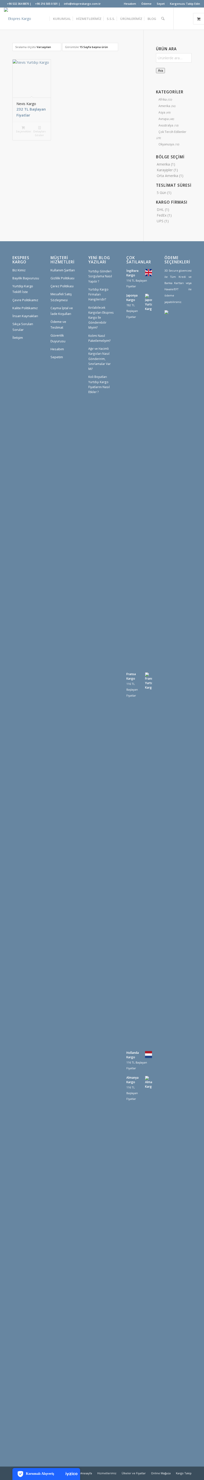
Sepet (161, 3)
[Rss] (183, 346)
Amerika (164, 106)
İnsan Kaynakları (25, 316)
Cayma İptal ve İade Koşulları (62, 311)
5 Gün (161, 192)
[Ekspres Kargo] (17, 19)
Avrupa (163, 119)
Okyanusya (166, 144)
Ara (160, 70)
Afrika (162, 99)
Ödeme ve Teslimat (58, 324)
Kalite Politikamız (25, 308)
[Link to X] (181, 18)
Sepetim (57, 357)
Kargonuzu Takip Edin (185, 3)
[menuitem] (130, 3)
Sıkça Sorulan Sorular (22, 327)
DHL (160, 209)
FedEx (161, 215)
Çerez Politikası (62, 286)
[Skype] (168, 346)
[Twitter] (168, 331)
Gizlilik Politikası (62, 278)
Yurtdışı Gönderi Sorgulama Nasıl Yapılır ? (100, 276)
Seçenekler (23, 131)
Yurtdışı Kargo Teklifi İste (22, 289)
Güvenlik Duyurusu (58, 338)
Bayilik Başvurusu (25, 278)
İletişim (17, 337)
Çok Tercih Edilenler (172, 132)
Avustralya (165, 125)
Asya (161, 112)
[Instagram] (183, 331)
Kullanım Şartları (63, 270)
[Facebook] (175, 331)
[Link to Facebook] (189, 18)
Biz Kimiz (19, 270)
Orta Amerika (167, 175)
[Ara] (163, 19)
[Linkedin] (175, 346)
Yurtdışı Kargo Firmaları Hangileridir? (98, 294)
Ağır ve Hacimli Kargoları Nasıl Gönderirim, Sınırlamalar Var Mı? (99, 359)
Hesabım (130, 3)
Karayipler (165, 170)
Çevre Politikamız (25, 300)
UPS (160, 221)
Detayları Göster (39, 133)
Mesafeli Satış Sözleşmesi (61, 297)
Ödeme (146, 3)
